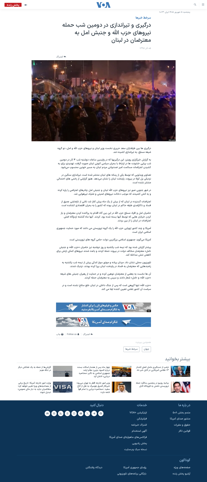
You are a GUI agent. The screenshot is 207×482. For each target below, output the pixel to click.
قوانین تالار (184, 431)
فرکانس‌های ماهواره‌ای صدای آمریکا (128, 437)
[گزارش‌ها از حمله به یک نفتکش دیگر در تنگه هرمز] (62, 371)
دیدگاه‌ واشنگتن (94, 468)
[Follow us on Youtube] (80, 413)
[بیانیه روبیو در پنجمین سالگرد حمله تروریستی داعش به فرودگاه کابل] (180, 387)
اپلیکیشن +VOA (138, 413)
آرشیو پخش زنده (181, 474)
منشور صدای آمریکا (180, 419)
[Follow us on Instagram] (74, 413)
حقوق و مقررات (182, 425)
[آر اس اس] (60, 413)
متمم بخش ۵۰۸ (181, 413)
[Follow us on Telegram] (94, 413)
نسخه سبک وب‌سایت (135, 450)
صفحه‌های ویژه (182, 468)
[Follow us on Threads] (67, 413)
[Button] (61, 57)
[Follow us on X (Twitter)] (87, 413)
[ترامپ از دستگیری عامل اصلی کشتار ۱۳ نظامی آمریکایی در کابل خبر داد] (180, 371)
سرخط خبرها (143, 18)
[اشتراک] (47, 413)
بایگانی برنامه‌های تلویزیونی (131, 474)
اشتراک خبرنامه (139, 425)
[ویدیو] (26, 5)
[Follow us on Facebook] (101, 413)
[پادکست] (54, 413)
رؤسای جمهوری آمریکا (134, 468)
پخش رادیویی (139, 443)
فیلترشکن (142, 419)
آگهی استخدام (139, 431)
